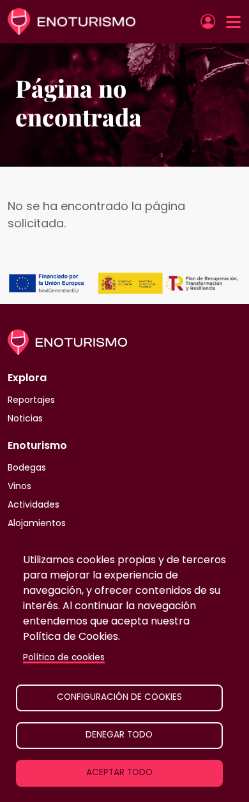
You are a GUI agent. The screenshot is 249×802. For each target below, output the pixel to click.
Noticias (25, 418)
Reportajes (31, 399)
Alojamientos (37, 523)
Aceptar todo (119, 772)
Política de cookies (64, 657)
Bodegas (27, 467)
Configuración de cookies (119, 697)
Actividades (33, 504)
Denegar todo (119, 735)
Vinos (19, 486)
